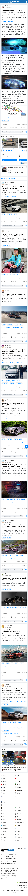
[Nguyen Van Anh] (2, 400)
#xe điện (3, 214)
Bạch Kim (7, 290)
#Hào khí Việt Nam (16, 274)
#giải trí (14, 558)
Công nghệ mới (10, 21)
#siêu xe (8, 117)
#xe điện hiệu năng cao (6, 504)
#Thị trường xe (9, 214)
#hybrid (13, 117)
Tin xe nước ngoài (11, 416)
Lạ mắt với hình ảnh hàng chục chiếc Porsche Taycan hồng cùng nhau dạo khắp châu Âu (13, 526)
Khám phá (4, 21)
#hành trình (9, 274)
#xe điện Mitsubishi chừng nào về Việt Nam (10, 733)
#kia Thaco (8, 380)
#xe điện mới (22, 727)
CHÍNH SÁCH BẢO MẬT (19, 890)
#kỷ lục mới (8, 327)
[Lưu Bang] (2, 685)
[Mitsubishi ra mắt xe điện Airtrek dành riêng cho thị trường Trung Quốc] (14, 714)
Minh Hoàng (8, 230)
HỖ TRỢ (14, 892)
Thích (4, 127)
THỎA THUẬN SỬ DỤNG (8, 890)
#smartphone (18, 117)
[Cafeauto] (14, 46)
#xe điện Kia (12, 383)
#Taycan (16, 555)
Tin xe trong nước (5, 196)
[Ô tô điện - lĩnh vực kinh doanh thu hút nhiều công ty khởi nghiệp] (14, 599)
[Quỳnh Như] (2, 575)
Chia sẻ (24, 127)
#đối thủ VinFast (19, 383)
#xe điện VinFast (5, 383)
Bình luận (13, 127)
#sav (8, 502)
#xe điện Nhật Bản (5, 730)
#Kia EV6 (13, 380)
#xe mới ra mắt (9, 439)
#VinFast (20, 439)
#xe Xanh (4, 274)
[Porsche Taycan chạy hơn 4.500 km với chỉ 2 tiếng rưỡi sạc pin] (14, 314)
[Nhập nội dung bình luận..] (12, 132)
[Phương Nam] (2, 7)
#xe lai (12, 663)
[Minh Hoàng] (2, 231)
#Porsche (4, 324)
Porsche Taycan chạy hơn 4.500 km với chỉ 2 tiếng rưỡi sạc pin (13, 295)
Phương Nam (8, 5)
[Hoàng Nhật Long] (2, 183)
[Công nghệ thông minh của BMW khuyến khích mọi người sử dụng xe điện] (14, 653)
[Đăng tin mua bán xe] (26, 446)
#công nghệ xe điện (5, 666)
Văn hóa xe (9, 245)
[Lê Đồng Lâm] (2, 626)
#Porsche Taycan (10, 324)
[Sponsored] (2, 166)
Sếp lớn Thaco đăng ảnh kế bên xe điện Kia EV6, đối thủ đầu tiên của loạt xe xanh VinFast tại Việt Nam (13, 351)
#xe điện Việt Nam (21, 442)
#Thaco (3, 380)
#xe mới (3, 439)
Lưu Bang (7, 684)
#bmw (3, 499)
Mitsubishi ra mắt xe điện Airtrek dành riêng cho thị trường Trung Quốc (12, 689)
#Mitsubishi (4, 722)
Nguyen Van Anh (9, 399)
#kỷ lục (3, 327)
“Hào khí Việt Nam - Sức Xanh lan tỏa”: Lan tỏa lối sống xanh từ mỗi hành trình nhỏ (13, 235)
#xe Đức (13, 504)
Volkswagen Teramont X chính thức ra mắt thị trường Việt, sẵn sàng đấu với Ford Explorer (7, 766)
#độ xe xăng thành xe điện (12, 607)
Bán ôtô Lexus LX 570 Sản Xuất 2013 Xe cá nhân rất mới (9, 149)
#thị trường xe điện (5, 727)
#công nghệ (22, 663)
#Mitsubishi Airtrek (20, 722)
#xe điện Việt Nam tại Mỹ (14, 444)
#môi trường (9, 558)
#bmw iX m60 (12, 499)
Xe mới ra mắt (22, 416)
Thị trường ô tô (13, 196)
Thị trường (4, 362)
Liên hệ (24, 163)
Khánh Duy (8, 345)
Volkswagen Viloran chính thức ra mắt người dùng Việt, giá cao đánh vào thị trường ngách (20, 766)
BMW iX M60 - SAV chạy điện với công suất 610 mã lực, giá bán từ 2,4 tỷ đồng (13, 465)
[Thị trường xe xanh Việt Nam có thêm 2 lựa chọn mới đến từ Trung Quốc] (14, 206)
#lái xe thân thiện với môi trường (8, 668)
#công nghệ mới (13, 502)
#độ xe (24, 607)
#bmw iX (7, 499)
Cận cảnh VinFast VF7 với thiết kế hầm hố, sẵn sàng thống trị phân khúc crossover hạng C (13, 405)
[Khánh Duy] (2, 346)
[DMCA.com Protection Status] (22, 882)
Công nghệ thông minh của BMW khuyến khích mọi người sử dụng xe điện (13, 630)
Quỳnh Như (8, 573)
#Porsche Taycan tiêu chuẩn (17, 327)
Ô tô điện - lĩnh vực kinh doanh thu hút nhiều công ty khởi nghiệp (14, 578)
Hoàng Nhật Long (9, 182)
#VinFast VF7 (4, 442)
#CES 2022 (16, 439)
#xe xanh (4, 117)
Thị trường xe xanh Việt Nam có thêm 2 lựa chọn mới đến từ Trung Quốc (13, 187)
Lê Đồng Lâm (8, 625)
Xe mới (17, 416)
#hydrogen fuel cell (5, 120)
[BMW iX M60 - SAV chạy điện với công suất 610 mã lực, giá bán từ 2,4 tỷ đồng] (14, 489)
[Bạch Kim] (2, 291)
